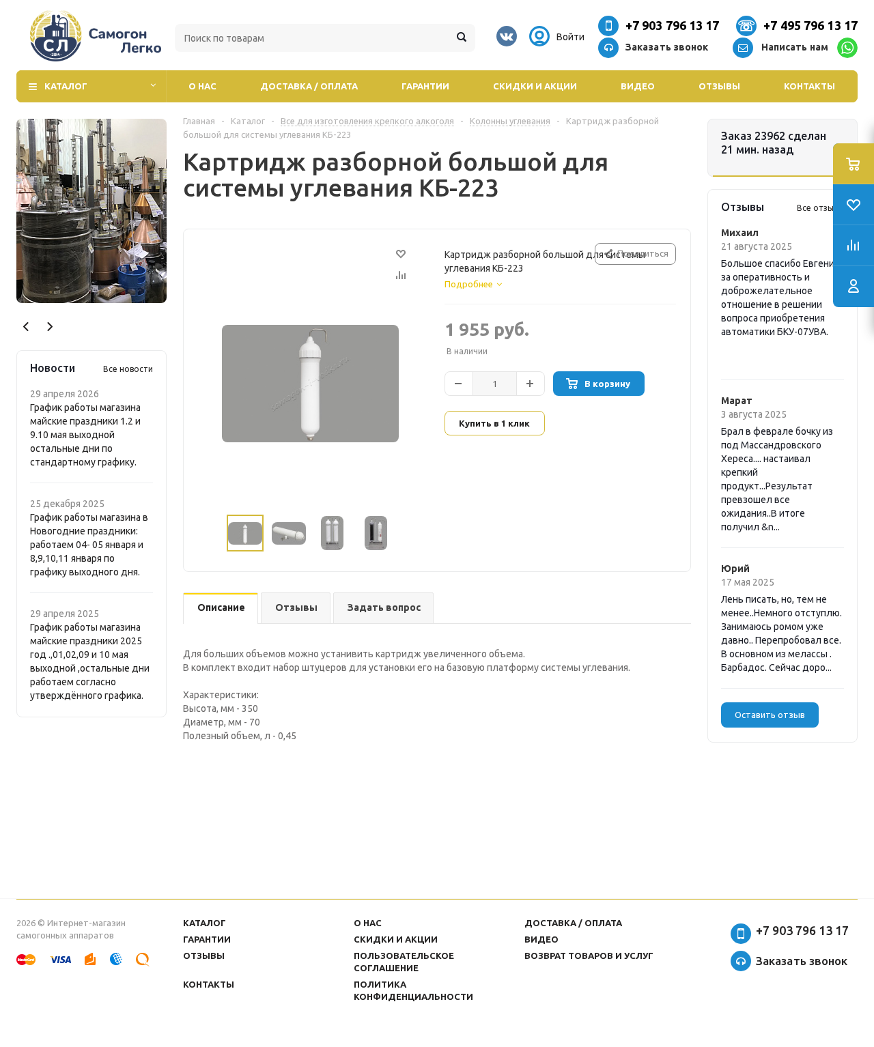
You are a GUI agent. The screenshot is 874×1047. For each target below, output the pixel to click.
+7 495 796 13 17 (810, 25)
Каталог (65, 86)
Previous (26, 326)
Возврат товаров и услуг (588, 955)
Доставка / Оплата (309, 86)
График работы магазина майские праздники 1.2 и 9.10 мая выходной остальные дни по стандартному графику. (85, 435)
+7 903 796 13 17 (672, 25)
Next (49, 326)
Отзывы (719, 86)
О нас (202, 86)
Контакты (809, 86)
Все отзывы (820, 207)
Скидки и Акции (535, 86)
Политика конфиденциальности (413, 990)
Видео (638, 86)
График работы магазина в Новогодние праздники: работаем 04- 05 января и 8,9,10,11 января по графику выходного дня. (89, 544)
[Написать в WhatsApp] (847, 48)
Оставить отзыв (770, 714)
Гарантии (425, 86)
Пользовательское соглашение (404, 962)
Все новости (128, 368)
